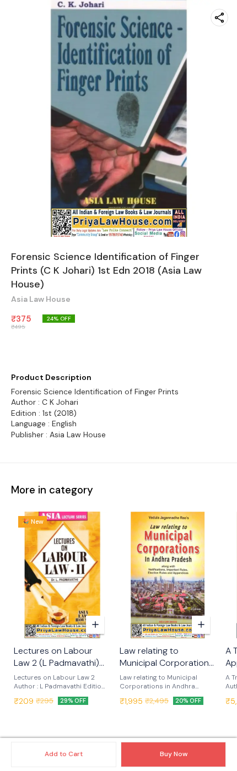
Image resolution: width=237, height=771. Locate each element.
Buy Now (173, 754)
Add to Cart (64, 754)
